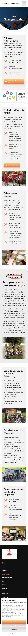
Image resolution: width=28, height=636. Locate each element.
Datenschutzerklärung (7, 633)
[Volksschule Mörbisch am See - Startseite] (9, 554)
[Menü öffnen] (24, 3)
